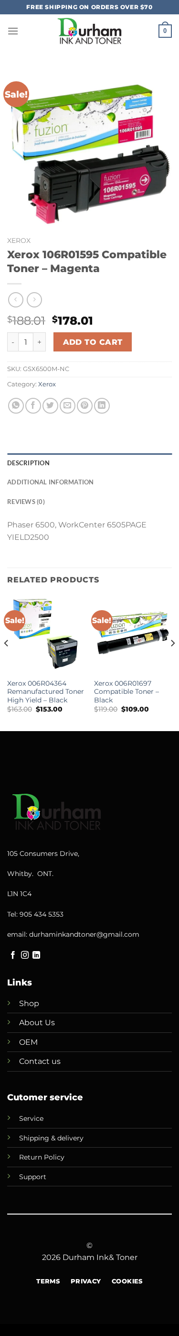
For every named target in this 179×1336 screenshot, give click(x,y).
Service (31, 1118)
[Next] (172, 663)
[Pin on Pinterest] (85, 406)
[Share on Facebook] (33, 406)
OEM (28, 1042)
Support (32, 1176)
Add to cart (93, 342)
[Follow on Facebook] (13, 955)
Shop (29, 1003)
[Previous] (6, 663)
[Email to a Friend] (67, 406)
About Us (37, 1022)
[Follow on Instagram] (25, 955)
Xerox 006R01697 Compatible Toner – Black (126, 691)
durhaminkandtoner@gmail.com (84, 934)
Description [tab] (28, 463)
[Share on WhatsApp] (16, 406)
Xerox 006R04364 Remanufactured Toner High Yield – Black (45, 691)
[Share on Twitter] (50, 406)
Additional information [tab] (50, 482)
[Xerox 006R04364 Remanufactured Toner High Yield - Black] (46, 635)
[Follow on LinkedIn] (36, 955)
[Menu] (13, 31)
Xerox (19, 240)
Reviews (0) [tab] (26, 501)
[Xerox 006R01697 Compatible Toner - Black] (133, 635)
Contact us (40, 1061)
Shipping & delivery (51, 1138)
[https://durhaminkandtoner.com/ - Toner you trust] (90, 31)
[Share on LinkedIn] (102, 406)
